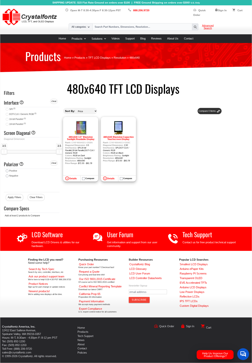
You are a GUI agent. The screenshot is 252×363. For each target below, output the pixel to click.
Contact (188, 38)
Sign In (222, 10)
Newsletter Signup (138, 285)
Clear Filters (36, 197)
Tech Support (197, 234)
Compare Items (210, 111)
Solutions (97, 38)
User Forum (120, 234)
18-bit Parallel (17, 124)
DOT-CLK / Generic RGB (22, 114)
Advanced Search (208, 27)
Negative (13, 175)
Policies (82, 352)
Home (62, 38)
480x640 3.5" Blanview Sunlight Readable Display (80, 138)
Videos (115, 38)
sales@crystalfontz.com (16, 352)
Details (73, 178)
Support (130, 38)
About (80, 344)
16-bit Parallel (17, 119)
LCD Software (47, 234)
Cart (240, 10)
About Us (172, 38)
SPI (12, 109)
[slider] (4, 151)
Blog (143, 38)
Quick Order (166, 326)
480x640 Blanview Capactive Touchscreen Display (118, 138)
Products (77, 38)
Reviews (156, 38)
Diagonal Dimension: (14, 139)
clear (53, 101)
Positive (13, 171)
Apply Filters (14, 197)
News (80, 340)
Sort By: (70, 111)
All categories (79, 26)
